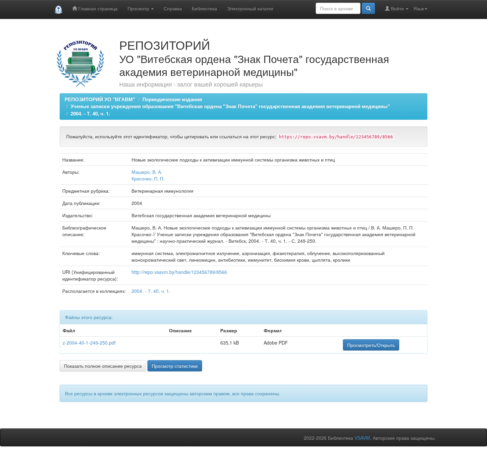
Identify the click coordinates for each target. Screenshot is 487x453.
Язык (418, 8)
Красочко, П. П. (148, 178)
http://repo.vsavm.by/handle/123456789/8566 (179, 272)
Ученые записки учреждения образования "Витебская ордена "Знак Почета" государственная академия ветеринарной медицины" (230, 106)
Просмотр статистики (175, 365)
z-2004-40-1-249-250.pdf (89, 342)
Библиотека (204, 8)
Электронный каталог (250, 8)
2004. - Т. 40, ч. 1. (90, 113)
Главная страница (97, 8)
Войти (397, 8)
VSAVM (362, 437)
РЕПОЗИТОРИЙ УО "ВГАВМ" (100, 99)
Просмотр (139, 8)
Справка (173, 8)
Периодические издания (172, 99)
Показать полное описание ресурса (103, 365)
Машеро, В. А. (147, 171)
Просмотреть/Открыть (371, 345)
